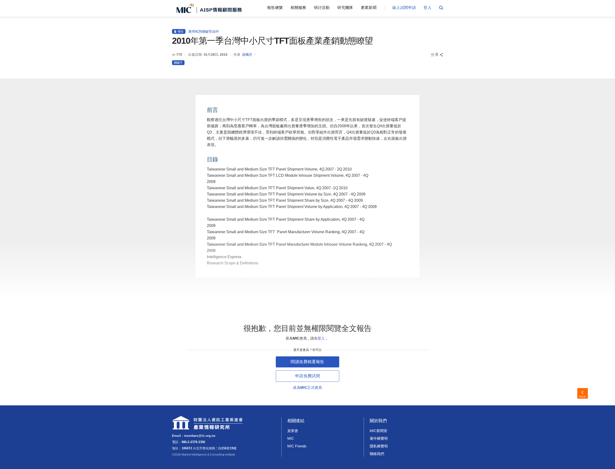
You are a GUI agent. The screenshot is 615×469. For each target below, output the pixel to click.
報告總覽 (275, 8)
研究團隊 (345, 8)
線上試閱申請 (404, 8)
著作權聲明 (379, 438)
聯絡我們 (377, 454)
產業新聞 (368, 8)
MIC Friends (297, 446)
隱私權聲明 (379, 446)
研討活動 (322, 8)
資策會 (292, 431)
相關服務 (298, 8)
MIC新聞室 (378, 431)
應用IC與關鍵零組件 (203, 31)
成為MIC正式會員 (307, 387)
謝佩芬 (247, 54)
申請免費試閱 (307, 376)
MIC (290, 438)
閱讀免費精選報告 (307, 361)
